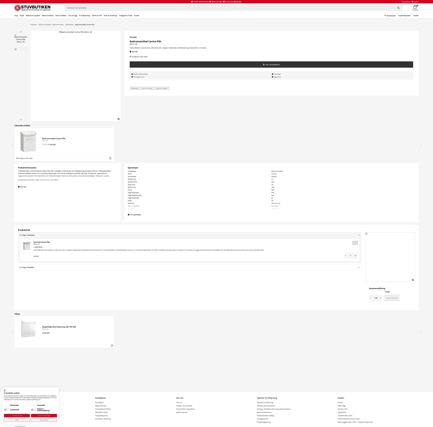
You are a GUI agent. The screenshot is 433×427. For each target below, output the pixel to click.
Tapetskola (342, 412)
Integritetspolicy (101, 415)
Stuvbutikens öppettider (185, 409)
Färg (16, 15)
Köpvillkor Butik (101, 412)
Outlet (136, 15)
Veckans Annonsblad (184, 406)
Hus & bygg (72, 15)
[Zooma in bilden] (118, 118)
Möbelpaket (69, 25)
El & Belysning (84, 15)
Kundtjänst (99, 402)
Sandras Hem (343, 409)
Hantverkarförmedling (265, 415)
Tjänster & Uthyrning (265, 402)
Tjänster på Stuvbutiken (266, 406)
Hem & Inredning (110, 15)
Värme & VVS (97, 15)
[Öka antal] (355, 256)
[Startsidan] (34, 8)
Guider (340, 402)
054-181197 (237, 2)
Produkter (33, 25)
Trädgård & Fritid (125, 15)
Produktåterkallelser (103, 409)
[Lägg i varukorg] (110, 158)
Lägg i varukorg (392, 298)
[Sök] (398, 8)
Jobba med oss (182, 412)
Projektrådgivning (264, 422)
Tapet (22, 15)
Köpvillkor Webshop (103, 419)
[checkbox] (6, 405)
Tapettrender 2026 (345, 415)
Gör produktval (273, 64)
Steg (28, 235)
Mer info (135, 52)
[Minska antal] (346, 256)
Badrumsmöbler (58, 25)
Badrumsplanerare (264, 412)
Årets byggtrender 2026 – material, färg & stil (355, 422)
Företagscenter (262, 419)
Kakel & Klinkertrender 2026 (349, 419)
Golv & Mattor (61, 15)
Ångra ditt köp (100, 406)
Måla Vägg (342, 406)
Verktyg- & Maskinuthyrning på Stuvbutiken (274, 409)
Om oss (179, 402)
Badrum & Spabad (33, 15)
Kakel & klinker (48, 15)
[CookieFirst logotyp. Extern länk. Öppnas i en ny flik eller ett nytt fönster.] (5, 391)
